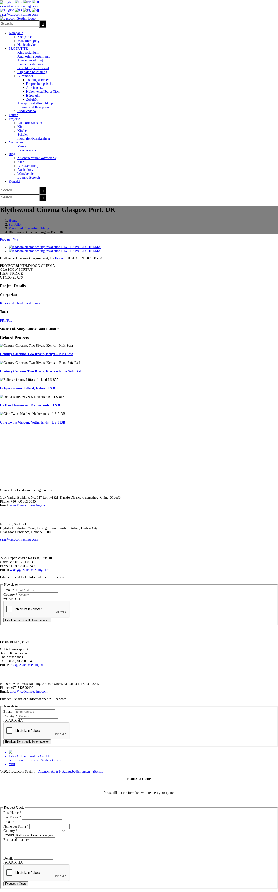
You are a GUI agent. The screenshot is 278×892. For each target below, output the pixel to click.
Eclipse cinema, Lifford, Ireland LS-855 (29, 388)
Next (16, 239)
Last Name (12, 817)
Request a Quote (15, 883)
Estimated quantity (16, 839)
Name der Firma (15, 826)
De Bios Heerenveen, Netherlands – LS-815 (31, 405)
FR (29, 2)
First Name (12, 813)
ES (20, 2)
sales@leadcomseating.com (19, 6)
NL (37, 2)
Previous (6, 239)
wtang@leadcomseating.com (29, 570)
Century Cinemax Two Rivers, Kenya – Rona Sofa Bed (40, 371)
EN (11, 2)
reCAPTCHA (13, 599)
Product (9, 835)
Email (8, 590)
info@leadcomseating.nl (26, 665)
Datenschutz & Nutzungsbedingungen (64, 771)
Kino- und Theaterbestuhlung (20, 303)
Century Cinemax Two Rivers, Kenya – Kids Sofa (36, 354)
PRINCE (6, 320)
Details (8, 858)
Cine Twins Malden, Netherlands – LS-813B (32, 422)
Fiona (59, 258)
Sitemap (97, 771)
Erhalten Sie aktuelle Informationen (27, 620)
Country (10, 594)
